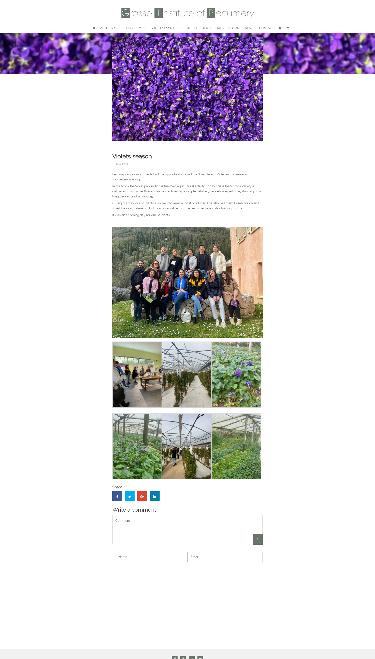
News (249, 28)
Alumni (234, 28)
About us (108, 28)
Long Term (133, 28)
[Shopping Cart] (287, 28)
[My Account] (280, 28)
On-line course (199, 28)
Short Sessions (164, 28)
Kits (220, 28)
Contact (266, 28)
